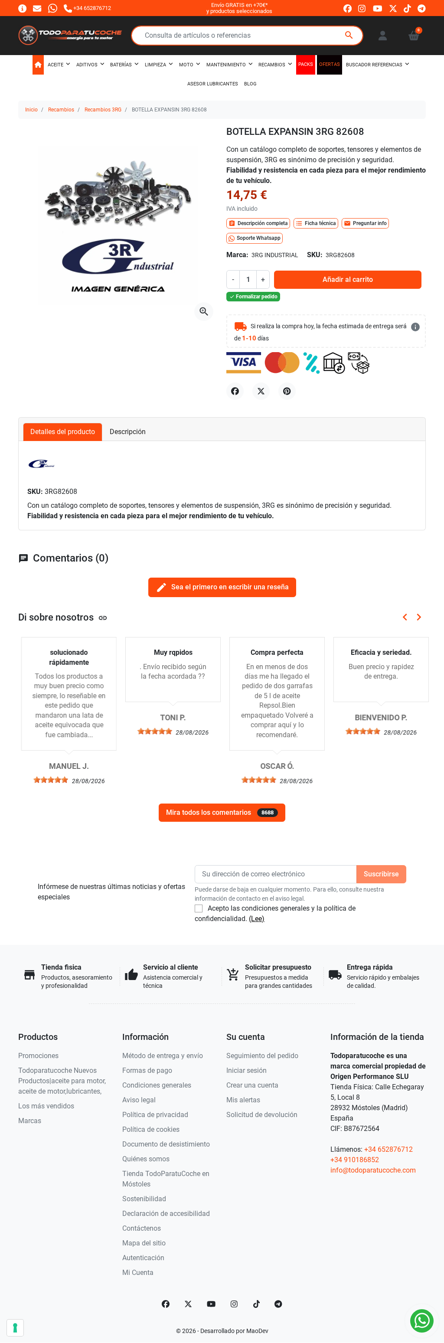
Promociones (38, 1056)
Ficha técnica (316, 223)
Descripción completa (258, 223)
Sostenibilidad (144, 1199)
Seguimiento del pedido (262, 1056)
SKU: (315, 255)
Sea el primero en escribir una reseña (222, 587)
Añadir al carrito (348, 279)
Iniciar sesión (246, 1070)
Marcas (29, 1121)
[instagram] (362, 8)
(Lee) (256, 919)
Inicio (31, 110)
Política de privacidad (155, 1115)
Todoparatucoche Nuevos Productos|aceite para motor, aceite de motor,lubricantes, (62, 1080)
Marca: (237, 255)
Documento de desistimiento (166, 1144)
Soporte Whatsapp (259, 238)
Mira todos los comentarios (220, 812)
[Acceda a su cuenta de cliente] (382, 35)
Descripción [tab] (128, 432)
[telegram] (422, 8)
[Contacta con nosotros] (37, 8)
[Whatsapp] (52, 8)
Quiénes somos (146, 1159)
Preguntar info (365, 223)
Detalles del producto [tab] (62, 432)
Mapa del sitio (144, 1243)
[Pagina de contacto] (22, 8)
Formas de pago (147, 1070)
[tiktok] (407, 8)
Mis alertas (243, 1100)
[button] (414, 35)
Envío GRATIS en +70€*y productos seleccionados (239, 8)
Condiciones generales (156, 1085)
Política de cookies (151, 1129)
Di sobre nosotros (63, 617)
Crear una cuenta (252, 1085)
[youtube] (377, 8)
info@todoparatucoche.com (373, 1170)
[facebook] (347, 8)
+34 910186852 (354, 1160)
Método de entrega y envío (162, 1056)
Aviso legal (139, 1100)
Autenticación (143, 1258)
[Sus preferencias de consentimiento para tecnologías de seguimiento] (15, 1328)
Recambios (61, 110)
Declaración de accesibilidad (166, 1213)
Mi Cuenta (137, 1272)
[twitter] (393, 8)
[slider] (47, 779)
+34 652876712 (388, 1149)
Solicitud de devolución (261, 1115)
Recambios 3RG (103, 110)
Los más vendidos (46, 1106)
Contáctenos (141, 1228)
